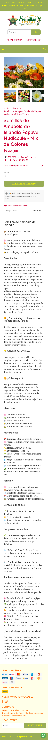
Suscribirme (35, 725)
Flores (16, 108)
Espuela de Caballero (17, 598)
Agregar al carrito (24, 184)
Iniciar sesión (33, 40)
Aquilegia (10, 604)
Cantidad (6, 172)
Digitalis (10, 616)
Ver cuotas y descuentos (16, 166)
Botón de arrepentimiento (14, 716)
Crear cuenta (14, 40)
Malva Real (12, 622)
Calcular (36, 210)
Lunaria (10, 610)
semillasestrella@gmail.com (16, 710)
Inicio (6, 108)
